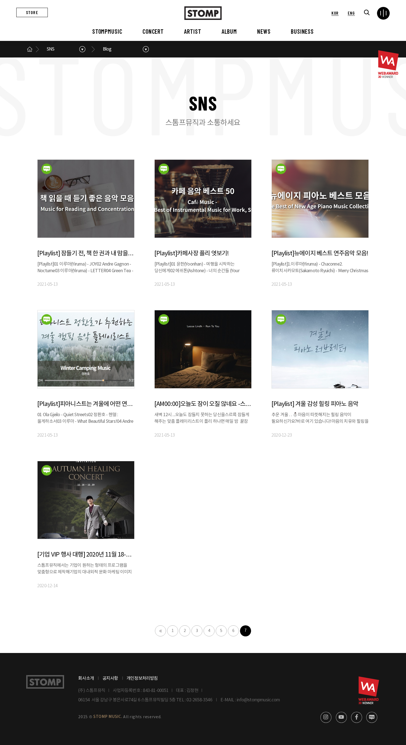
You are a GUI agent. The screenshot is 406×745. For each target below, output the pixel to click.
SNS (50, 49)
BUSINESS (302, 31)
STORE (32, 12)
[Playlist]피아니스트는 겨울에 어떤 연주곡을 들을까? (86, 404)
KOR (335, 12)
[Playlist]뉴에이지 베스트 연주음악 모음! (319, 253)
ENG (351, 12)
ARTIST (192, 31)
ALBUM (229, 31)
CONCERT (153, 31)
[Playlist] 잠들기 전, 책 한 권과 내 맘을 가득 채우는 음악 (86, 253)
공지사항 (110, 678)
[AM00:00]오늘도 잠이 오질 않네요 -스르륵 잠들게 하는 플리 (203, 404)
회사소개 (86, 678)
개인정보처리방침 (142, 678)
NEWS (264, 31)
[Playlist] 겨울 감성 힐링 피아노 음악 (314, 404)
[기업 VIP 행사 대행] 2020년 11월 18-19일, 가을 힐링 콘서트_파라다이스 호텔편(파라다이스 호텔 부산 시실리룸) (86, 554)
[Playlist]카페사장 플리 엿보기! (191, 253)
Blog (107, 49)
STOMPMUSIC (107, 31)
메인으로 (29, 49)
